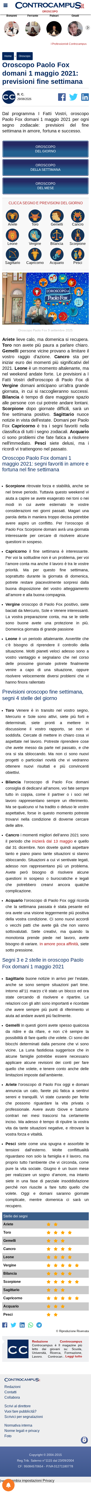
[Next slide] (87, 27)
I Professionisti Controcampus (69, 43)
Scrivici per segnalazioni (23, 1417)
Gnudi (75, 15)
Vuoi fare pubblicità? (20, 1411)
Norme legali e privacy (22, 1431)
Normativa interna (18, 1425)
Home (8, 56)
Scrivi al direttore (17, 1406)
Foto (7, 1436)
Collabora (12, 1397)
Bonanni (11, 15)
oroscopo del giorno (45, 149)
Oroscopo (50, 11)
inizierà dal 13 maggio (52, 841)
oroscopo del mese (45, 186)
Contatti (10, 1392)
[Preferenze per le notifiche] (8, 1485)
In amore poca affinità (59, 944)
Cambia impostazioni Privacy (31, 1480)
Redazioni (12, 1387)
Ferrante (32, 15)
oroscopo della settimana (45, 167)
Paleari (54, 15)
